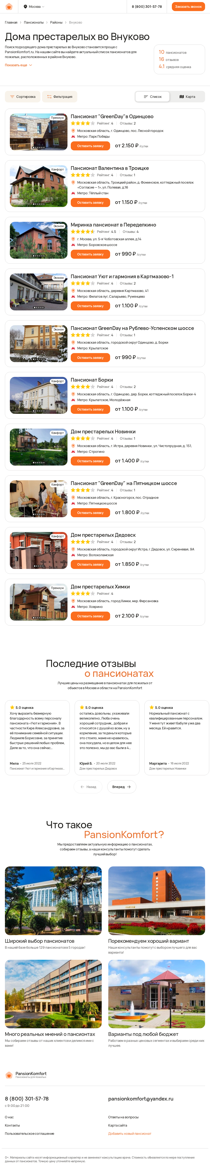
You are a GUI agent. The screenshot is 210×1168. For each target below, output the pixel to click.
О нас (9, 1117)
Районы (56, 22)
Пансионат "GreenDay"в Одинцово (112, 116)
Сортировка (25, 96)
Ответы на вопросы (123, 1117)
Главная (11, 22)
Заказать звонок (188, 6)
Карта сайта (117, 1125)
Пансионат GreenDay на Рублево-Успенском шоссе (132, 328)
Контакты (12, 1125)
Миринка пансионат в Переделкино (113, 224)
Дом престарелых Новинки (103, 431)
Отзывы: (128, 123)
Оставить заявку (90, 146)
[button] (63, 131)
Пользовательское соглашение (29, 1133)
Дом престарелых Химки (100, 586)
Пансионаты (34, 22)
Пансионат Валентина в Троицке (110, 168)
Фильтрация (63, 96)
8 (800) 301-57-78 (147, 7)
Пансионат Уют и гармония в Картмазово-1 (122, 276)
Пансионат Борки (92, 379)
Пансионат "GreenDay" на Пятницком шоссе (124, 483)
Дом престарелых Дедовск (103, 534)
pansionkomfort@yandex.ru (140, 1099)
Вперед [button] (118, 787)
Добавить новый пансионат (129, 1133)
